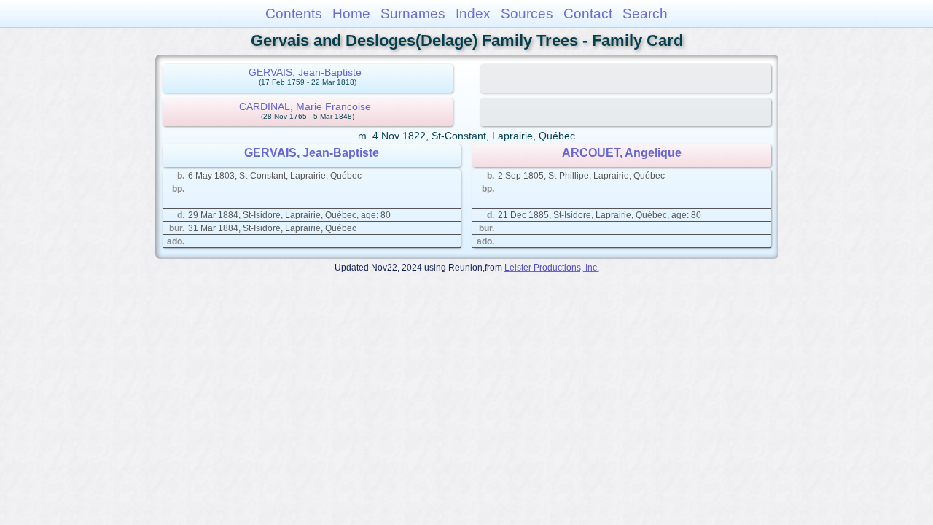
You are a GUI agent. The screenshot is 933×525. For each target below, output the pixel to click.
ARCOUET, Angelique (622, 153)
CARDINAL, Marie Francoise (305, 106)
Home (351, 13)
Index (473, 13)
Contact (587, 13)
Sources (527, 13)
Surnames (412, 13)
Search (645, 13)
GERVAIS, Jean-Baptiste (305, 72)
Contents (293, 13)
